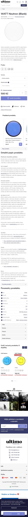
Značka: (6, 109)
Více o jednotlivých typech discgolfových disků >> (15, 241)
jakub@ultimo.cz (4, 173)
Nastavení (14, 508)
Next (26, 347)
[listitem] (13, 133)
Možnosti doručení (7, 90)
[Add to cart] (20, 144)
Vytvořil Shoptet (15, 486)
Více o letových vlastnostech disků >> (12, 242)
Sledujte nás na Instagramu (14, 390)
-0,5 (26, 306)
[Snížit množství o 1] (26, 94)
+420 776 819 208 (15, 452)
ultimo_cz (15, 460)
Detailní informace (17, 60)
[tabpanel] (7, 364)
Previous (23, 347)
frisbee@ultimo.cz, (6, 280)
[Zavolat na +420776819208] (17, 2)
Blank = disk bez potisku (21, 320)
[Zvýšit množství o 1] (26, 92)
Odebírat (22, 426)
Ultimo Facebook (15, 457)
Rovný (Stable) (24, 298)
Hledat (24, 5)
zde (19, 504)
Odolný (25, 317)
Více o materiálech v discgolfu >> (11, 266)
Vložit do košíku (15, 98)
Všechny (25, 295)
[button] (2, 133)
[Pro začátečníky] (21, 360)
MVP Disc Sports (22, 249)
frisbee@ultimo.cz (15, 450)
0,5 (26, 309)
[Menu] (26, 2)
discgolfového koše (18, 236)
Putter (25, 292)
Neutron (25, 314)
